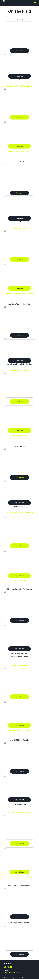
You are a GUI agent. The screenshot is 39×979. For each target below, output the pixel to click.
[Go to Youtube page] (11, 967)
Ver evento (19, 51)
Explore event (19, 477)
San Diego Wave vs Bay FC (19, 922)
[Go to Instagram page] (8, 967)
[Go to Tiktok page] (5, 967)
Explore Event (19, 546)
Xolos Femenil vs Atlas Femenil (19, 886)
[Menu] (35, 3)
